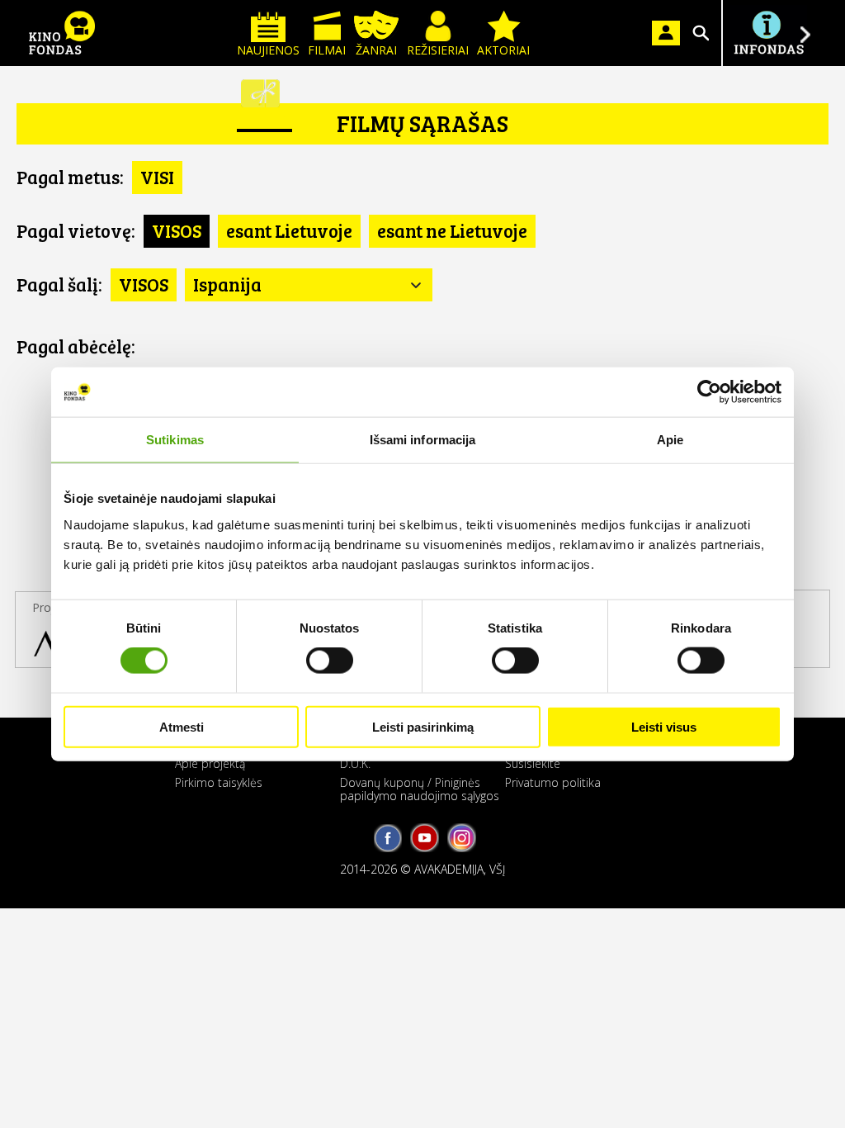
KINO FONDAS (62, 33)
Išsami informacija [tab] (423, 440)
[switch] (329, 660)
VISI (157, 176)
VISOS (176, 230)
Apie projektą (210, 763)
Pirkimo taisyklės (218, 782)
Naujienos (268, 50)
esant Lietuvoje (289, 230)
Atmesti (181, 726)
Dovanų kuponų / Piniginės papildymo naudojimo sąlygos (419, 789)
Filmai (327, 50)
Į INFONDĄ (768, 33)
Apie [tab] (670, 440)
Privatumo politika (553, 782)
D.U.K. (355, 763)
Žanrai (376, 50)
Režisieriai (438, 50)
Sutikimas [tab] (175, 440)
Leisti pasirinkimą (423, 726)
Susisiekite (532, 763)
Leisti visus (663, 726)
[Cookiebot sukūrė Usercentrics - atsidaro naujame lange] (709, 392)
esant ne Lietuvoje (452, 230)
